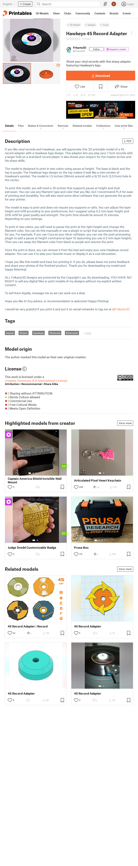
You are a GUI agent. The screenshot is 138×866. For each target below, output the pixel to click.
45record (54, 333)
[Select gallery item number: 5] (41, 473)
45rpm (23, 333)
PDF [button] (129, 141)
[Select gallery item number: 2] (33, 473)
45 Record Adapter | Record (28, 626)
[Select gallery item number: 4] (39, 473)
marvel (10, 333)
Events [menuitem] (127, 13)
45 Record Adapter (87, 626)
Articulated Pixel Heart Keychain (97, 480)
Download (102, 75)
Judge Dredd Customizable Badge (32, 547)
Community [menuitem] (82, 13)
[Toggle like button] (10, 487)
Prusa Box (81, 547)
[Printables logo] (17, 13)
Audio (106, 25)
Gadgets (92, 25)
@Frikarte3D (121, 309)
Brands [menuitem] (114, 13)
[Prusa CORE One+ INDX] (100, 110)
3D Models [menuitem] (42, 13)
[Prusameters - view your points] (113, 4)
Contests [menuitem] (100, 13)
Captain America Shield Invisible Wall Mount (35, 480)
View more (125, 423)
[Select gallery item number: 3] (36, 473)
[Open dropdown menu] (131, 33)
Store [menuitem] (56, 13)
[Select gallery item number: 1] (29, 473)
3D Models (75, 25)
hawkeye (38, 333)
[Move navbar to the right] (133, 13)
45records (72, 333)
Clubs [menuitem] (67, 13)
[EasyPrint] (105, 4)
